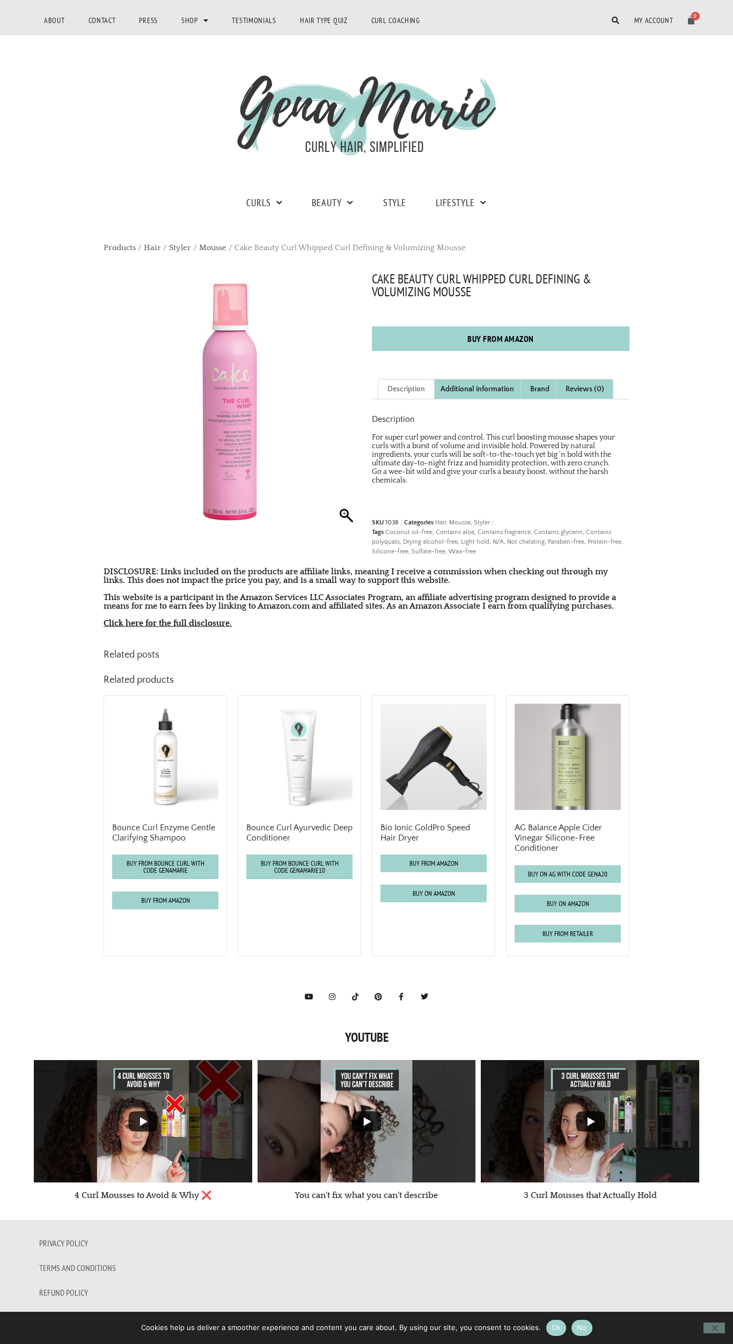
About (54, 20)
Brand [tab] (539, 389)
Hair (152, 248)
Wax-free (462, 551)
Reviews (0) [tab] (585, 389)
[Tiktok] (355, 996)
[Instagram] (332, 996)
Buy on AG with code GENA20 (567, 874)
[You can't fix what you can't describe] (367, 1121)
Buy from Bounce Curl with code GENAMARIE (165, 867)
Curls (258, 202)
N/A (498, 541)
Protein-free (604, 541)
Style (394, 202)
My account (653, 20)
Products (120, 248)
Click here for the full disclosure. (168, 623)
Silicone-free (390, 551)
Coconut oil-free (409, 532)
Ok (556, 1327)
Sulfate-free (428, 551)
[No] (714, 1328)
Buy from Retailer (568, 933)
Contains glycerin (558, 532)
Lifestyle (455, 202)
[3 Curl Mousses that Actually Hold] (590, 1121)
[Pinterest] (378, 996)
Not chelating (526, 541)
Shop (189, 20)
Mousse (212, 248)
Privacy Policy (63, 1243)
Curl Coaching (395, 20)
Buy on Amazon (434, 893)
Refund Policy (63, 1292)
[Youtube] (309, 996)
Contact (102, 20)
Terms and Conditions (77, 1267)
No (582, 1327)
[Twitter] (424, 996)
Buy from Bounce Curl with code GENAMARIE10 (300, 867)
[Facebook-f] (401, 996)
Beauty (326, 202)
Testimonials (254, 20)
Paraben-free (566, 541)
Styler (180, 248)
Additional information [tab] (477, 389)
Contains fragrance (504, 532)
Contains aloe (455, 532)
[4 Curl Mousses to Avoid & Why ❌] (143, 1121)
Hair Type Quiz (324, 20)
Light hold (475, 541)
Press (148, 20)
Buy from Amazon (500, 338)
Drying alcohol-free (430, 541)
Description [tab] (406, 389)
